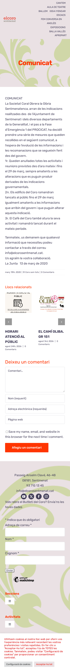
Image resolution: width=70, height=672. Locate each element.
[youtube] (24, 496)
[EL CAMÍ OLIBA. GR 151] (51, 310)
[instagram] (46, 496)
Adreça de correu (18, 525)
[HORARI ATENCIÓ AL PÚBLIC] (18, 310)
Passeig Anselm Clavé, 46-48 (35, 475)
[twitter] (31, 496)
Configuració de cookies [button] (18, 664)
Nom (9, 539)
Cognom (12, 553)
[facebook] (39, 496)
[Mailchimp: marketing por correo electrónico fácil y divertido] (23, 582)
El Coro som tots (31, 272)
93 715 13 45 (35, 485)
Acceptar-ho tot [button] (44, 664)
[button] (8, 321)
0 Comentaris (47, 272)
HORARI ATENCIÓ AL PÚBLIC (15, 336)
